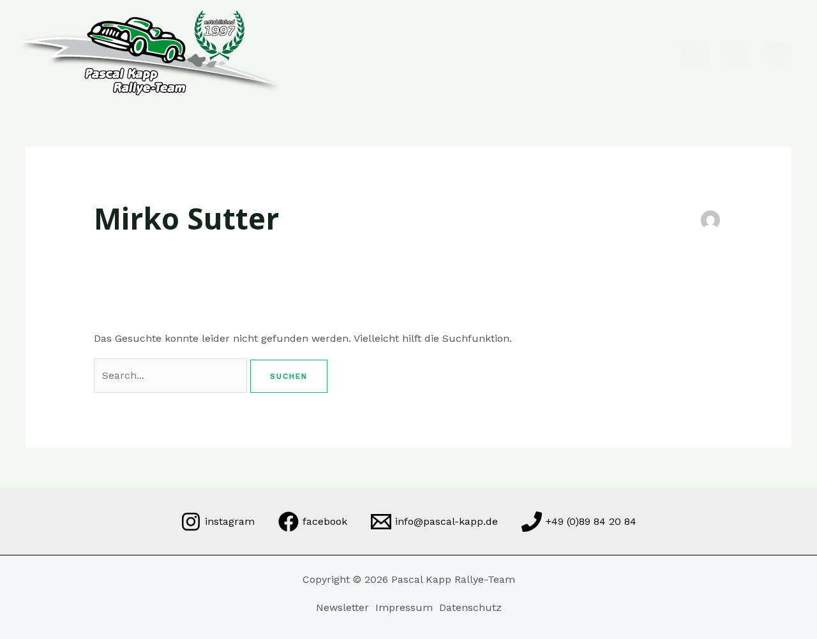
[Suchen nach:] (172, 375)
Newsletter (342, 607)
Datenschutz (470, 607)
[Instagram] (736, 53)
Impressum (404, 607)
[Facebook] (695, 53)
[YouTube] (778, 53)
